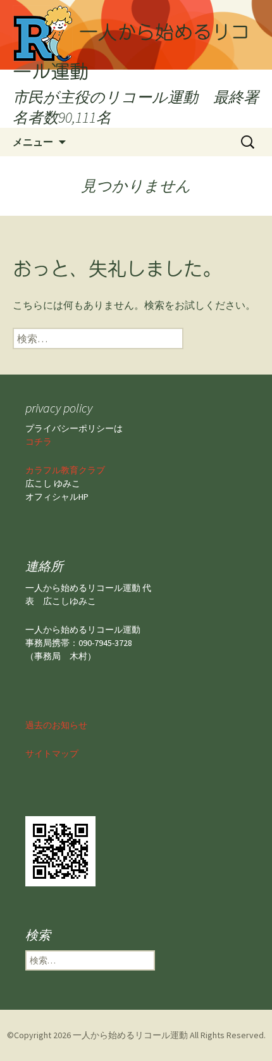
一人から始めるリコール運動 (130, 1035)
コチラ (38, 441)
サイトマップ (51, 753)
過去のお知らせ (56, 725)
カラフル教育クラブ (65, 470)
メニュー (33, 141)
